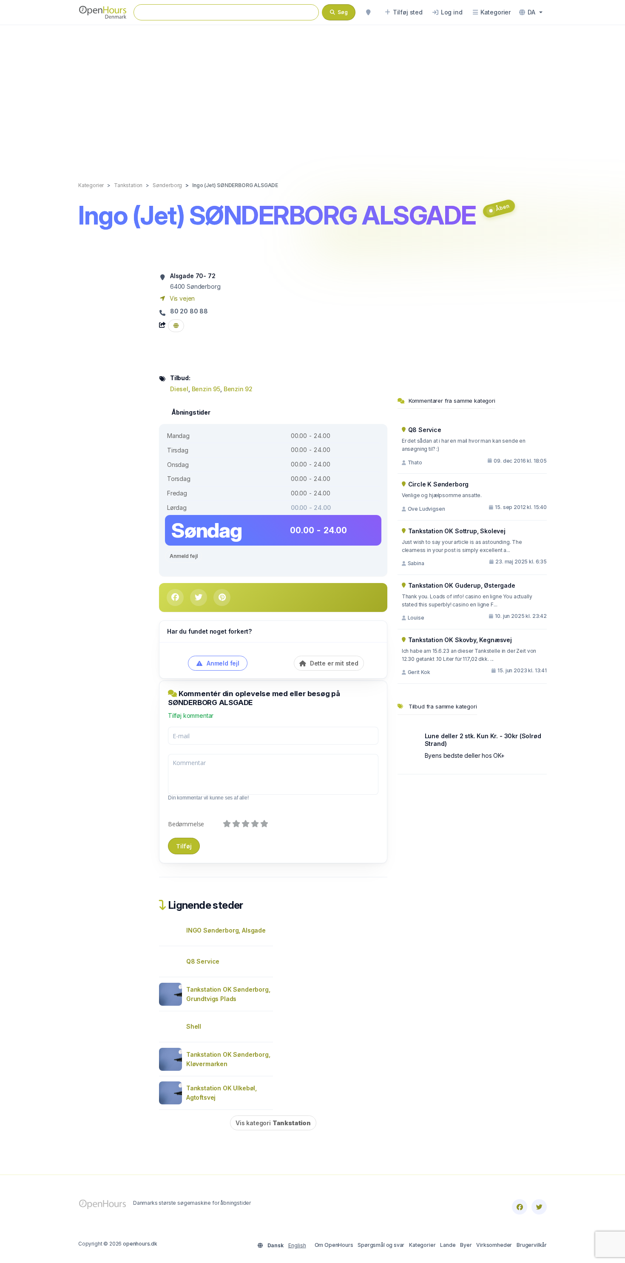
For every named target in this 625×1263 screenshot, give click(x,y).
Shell (193, 1026)
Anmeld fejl (183, 556)
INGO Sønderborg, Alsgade (226, 930)
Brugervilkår (532, 1245)
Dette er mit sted (333, 663)
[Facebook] (519, 1207)
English (297, 1245)
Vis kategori (273, 1122)
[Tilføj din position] (368, 12)
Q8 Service (202, 961)
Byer (466, 1245)
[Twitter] (539, 1207)
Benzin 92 (238, 389)
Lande (447, 1245)
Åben (502, 207)
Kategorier (422, 1245)
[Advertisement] (312, 94)
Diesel (179, 389)
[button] (531, 12)
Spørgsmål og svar (381, 1245)
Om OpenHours (334, 1245)
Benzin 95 (206, 389)
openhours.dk (140, 1243)
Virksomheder (494, 1245)
